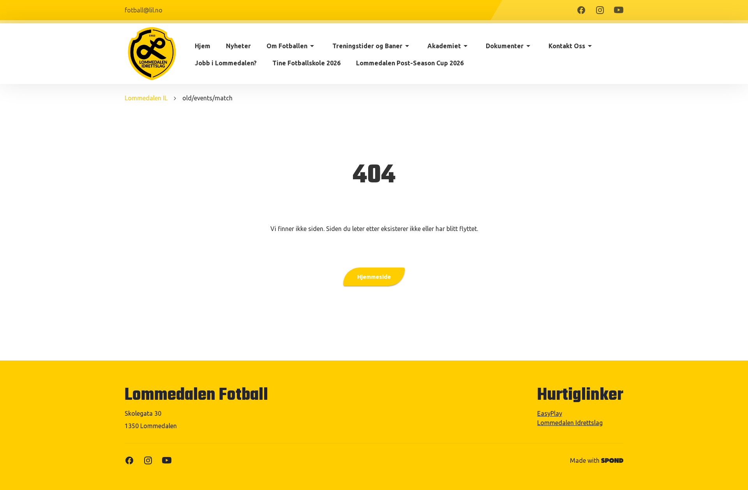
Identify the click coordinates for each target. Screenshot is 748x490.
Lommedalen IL (146, 98)
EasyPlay (549, 413)
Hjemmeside (374, 276)
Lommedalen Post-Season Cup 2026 (410, 63)
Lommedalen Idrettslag (570, 422)
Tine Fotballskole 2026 (306, 63)
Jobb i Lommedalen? (226, 63)
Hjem (202, 45)
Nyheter (238, 45)
